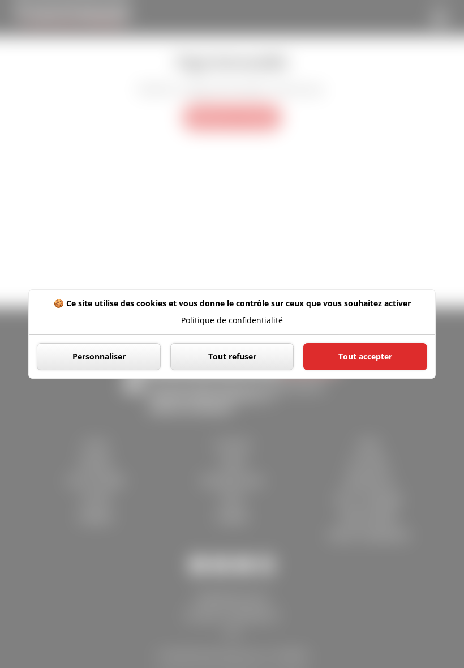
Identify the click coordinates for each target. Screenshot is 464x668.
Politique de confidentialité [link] (232, 320)
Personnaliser (99, 356)
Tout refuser (232, 356)
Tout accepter (365, 356)
